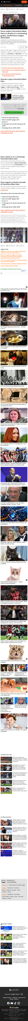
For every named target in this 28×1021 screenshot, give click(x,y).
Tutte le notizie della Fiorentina (9, 266)
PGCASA (25, 1009)
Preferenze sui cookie (12, 1015)
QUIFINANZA (23, 1010)
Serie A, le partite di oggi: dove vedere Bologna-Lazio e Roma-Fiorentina (14, 260)
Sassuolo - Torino (16, 890)
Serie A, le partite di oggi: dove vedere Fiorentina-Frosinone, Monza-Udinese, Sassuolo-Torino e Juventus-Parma (11, 256)
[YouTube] (12, 1004)
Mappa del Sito (21, 997)
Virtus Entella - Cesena (8, 896)
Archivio (16, 999)
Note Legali (11, 1013)
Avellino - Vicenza (6, 898)
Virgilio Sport (4, 190)
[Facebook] (8, 1004)
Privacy (16, 1013)
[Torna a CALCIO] (2, 5)
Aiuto (19, 1015)
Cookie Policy (21, 1013)
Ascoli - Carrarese (18, 896)
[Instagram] (18, 1004)
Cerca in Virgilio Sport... (13, 994)
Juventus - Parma (6, 892)
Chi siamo (6, 1013)
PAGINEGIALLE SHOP (19, 1009)
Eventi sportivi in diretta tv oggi (17, 885)
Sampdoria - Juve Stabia (13, 894)
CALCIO (4, 12)
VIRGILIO (6, 1009)
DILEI (15, 1010)
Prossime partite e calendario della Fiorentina (13, 264)
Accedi (24, 1)
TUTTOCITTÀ (11, 1010)
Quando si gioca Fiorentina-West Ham (13, 68)
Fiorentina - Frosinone (13, 888)
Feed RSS (11, 999)
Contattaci (14, 997)
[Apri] (2, 2)
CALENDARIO (18, 5)
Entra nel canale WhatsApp (15, 112)
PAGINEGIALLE (11, 1009)
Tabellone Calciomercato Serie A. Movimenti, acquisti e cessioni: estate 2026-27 (13, 252)
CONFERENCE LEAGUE (12, 12)
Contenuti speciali (7, 997)
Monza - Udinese (6, 890)
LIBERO (2, 1009)
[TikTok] (15, 1004)
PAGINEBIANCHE (5, 1010)
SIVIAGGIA (19, 1010)
